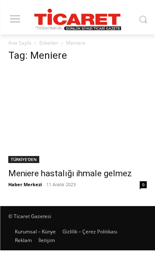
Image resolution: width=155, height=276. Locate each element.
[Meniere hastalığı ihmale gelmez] (77, 116)
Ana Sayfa (19, 42)
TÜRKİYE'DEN (24, 159)
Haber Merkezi (25, 184)
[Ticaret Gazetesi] (77, 19)
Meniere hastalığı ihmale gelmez (70, 173)
